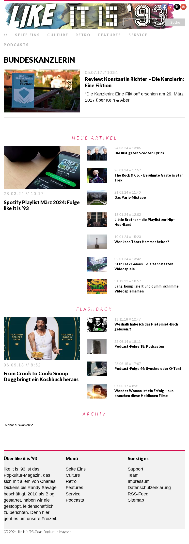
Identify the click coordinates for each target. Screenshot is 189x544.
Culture (57, 35)
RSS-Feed (138, 493)
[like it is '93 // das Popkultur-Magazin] (94, 15)
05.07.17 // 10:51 (101, 72)
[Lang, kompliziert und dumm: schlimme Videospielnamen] (97, 290)
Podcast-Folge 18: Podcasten (139, 346)
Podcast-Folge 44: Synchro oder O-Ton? (147, 368)
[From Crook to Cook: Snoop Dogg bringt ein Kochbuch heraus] (42, 356)
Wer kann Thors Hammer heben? (141, 242)
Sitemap (136, 500)
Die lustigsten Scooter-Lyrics (139, 153)
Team (133, 475)
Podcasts (16, 45)
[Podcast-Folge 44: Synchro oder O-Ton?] (97, 373)
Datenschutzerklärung (149, 487)
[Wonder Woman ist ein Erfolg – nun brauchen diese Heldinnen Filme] (97, 395)
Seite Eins (27, 35)
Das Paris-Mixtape (130, 197)
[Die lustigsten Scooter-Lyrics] (97, 157)
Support (135, 469)
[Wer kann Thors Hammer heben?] (97, 246)
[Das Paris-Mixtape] (97, 201)
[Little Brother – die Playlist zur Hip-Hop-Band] (97, 223)
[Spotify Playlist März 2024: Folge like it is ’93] (42, 185)
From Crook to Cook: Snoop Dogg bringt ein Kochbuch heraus (41, 376)
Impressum (139, 481)
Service (137, 35)
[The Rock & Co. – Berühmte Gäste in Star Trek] (97, 179)
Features (109, 35)
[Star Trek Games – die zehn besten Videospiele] (97, 268)
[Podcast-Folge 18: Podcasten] (97, 350)
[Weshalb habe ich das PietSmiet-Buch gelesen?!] (97, 328)
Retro (83, 35)
